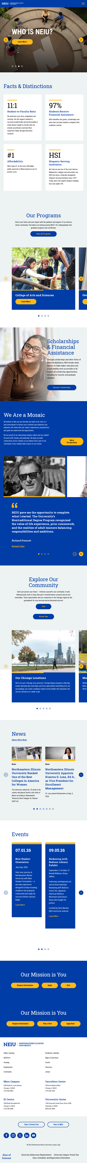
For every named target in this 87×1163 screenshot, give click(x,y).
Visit (43, 606)
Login (58, 1145)
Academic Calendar (52, 1053)
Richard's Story (18, 546)
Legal (54, 1145)
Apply (50, 985)
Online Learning (9, 1053)
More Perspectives (72, 441)
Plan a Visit (47, 1024)
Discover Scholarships (61, 387)
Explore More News (19, 740)
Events (47, 1062)
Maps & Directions (51, 1058)
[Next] (81, 40)
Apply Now (70, 1024)
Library (47, 1072)
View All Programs (43, 234)
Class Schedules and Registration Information (51, 1158)
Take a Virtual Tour (31, 1124)
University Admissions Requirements (36, 1155)
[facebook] (6, 1135)
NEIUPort (7, 1058)
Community (8, 1072)
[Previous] (6, 40)
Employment (8, 1067)
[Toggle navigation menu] (83, 4)
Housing (6, 1062)
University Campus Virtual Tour (66, 1155)
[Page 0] (12, 66)
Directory (48, 1067)
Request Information (25, 985)
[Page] (38, 316)
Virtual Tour (43, 616)
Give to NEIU (58, 1124)
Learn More (22, 42)
